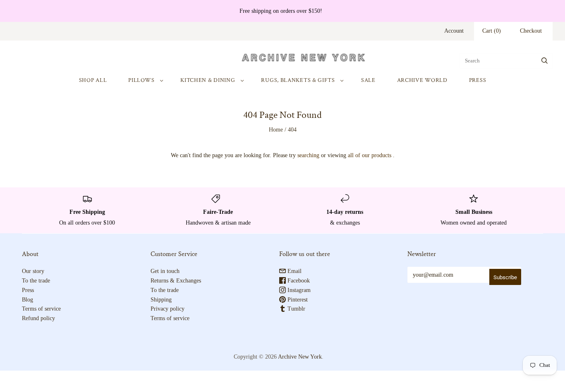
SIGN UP (363, 279)
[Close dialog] (435, 124)
